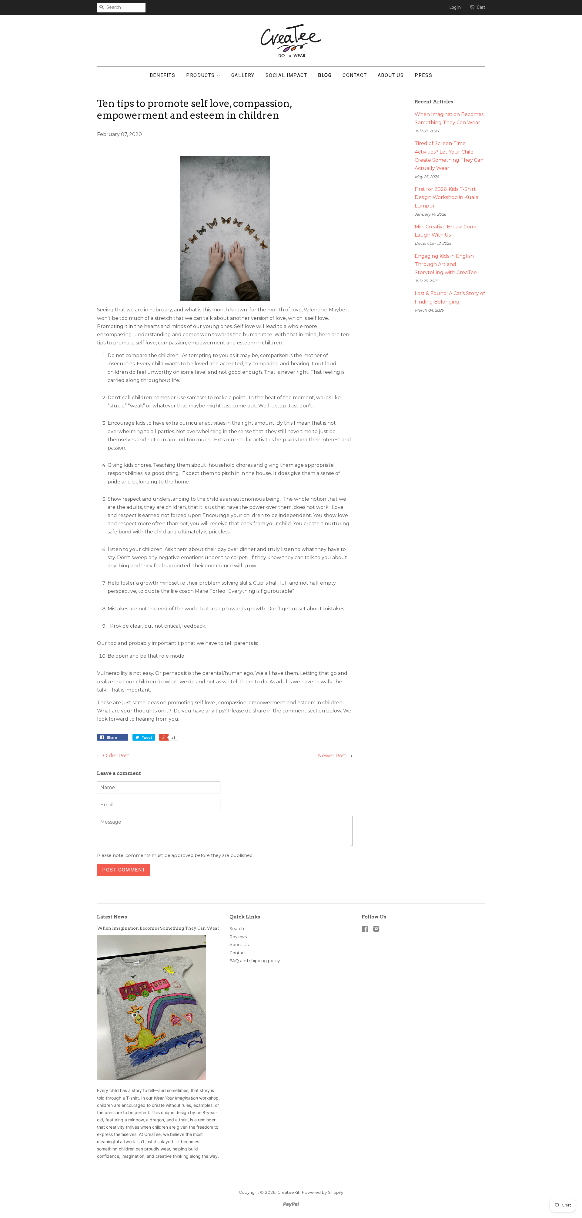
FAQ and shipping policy (254, 960)
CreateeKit (288, 1192)
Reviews (238, 936)
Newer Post (332, 755)
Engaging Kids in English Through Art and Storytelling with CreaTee (446, 264)
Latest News (112, 917)
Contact (355, 75)
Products (201, 75)
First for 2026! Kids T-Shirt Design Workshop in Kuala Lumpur (446, 197)
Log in (455, 7)
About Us (391, 75)
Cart (481, 7)
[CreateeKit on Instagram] (376, 930)
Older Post (116, 755)
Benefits (163, 75)
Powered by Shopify (322, 1192)
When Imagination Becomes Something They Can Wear (158, 928)
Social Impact (286, 75)
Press (423, 75)
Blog (325, 75)
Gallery (243, 75)
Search (236, 928)
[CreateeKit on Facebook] (365, 930)
